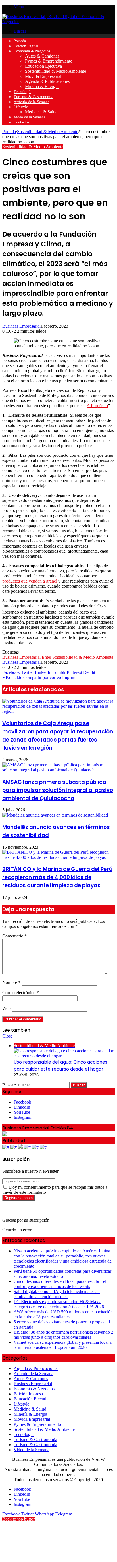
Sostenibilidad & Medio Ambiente (55, 71)
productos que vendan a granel (29, 581)
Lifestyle (21, 107)
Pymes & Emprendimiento (48, 61)
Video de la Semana (29, 117)
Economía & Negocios (32, 51)
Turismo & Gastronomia (35, 1444)
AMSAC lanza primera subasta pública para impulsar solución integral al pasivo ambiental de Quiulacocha (57, 790)
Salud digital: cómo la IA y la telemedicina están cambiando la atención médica (57, 1294)
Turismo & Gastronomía (33, 97)
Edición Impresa (28, 1393)
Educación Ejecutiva (43, 66)
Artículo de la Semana (31, 102)
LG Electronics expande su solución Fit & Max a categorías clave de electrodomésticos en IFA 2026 (59, 1304)
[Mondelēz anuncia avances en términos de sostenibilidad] (55, 815)
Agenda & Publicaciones (47, 81)
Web (6, 1008)
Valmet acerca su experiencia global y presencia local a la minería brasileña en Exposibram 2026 (63, 1345)
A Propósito (97, 405)
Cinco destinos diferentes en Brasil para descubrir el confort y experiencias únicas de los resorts (60, 1284)
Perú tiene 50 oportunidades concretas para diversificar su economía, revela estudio (62, 1274)
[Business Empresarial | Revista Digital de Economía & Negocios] (58, 21)
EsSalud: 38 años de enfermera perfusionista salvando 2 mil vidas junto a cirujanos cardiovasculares (63, 1335)
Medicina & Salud (41, 111)
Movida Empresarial (43, 76)
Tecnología (22, 92)
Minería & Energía (41, 86)
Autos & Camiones (42, 56)
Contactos (21, 122)
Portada (20, 41)
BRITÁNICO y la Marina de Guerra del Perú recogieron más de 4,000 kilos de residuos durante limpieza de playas (57, 877)
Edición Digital (26, 46)
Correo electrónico (20, 992)
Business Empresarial (21, 326)
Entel (46, 657)
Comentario (14, 936)
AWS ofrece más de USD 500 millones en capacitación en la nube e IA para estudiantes (63, 1314)
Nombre (11, 982)
